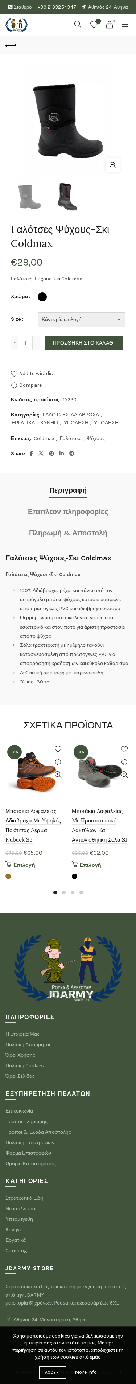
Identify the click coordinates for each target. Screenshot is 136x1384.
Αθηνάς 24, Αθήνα (108, 7)
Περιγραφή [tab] (68, 490)
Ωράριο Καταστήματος (30, 1164)
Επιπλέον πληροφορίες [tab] (68, 512)
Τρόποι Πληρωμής (26, 1121)
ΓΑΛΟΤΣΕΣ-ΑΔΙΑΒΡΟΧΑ (71, 415)
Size (16, 319)
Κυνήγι (13, 1230)
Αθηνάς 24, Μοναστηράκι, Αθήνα (50, 1320)
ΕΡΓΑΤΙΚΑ (23, 423)
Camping (16, 1251)
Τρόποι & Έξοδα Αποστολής (38, 1132)
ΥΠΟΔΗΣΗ (76, 423)
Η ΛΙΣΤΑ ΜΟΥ (98, 21)
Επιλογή (24, 865)
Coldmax (44, 438)
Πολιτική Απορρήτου (28, 1045)
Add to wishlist (37, 373)
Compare (30, 385)
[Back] (11, 44)
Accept (53, 1372)
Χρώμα (19, 296)
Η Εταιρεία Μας (22, 1034)
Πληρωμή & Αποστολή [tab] (68, 533)
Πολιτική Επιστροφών (29, 1142)
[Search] (78, 24)
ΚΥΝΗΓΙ (49, 423)
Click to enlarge (113, 165)
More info (86, 1372)
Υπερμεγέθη (19, 1219)
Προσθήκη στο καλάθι (84, 343)
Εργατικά (15, 1240)
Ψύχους (96, 438)
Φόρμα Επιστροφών (28, 1153)
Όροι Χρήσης (20, 1055)
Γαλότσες (70, 438)
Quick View (58, 774)
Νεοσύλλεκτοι (20, 1209)
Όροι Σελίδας (20, 1076)
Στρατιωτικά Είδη (24, 1198)
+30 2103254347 (57, 7)
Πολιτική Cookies (24, 1066)
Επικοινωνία (19, 1111)
